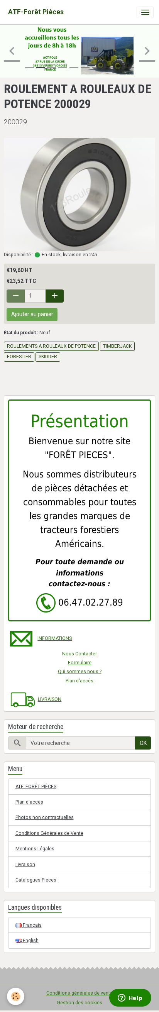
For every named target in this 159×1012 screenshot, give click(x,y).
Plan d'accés (79, 681)
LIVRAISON (49, 699)
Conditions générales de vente (79, 993)
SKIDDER (48, 356)
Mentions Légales (34, 848)
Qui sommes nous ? (79, 671)
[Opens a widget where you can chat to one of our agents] (130, 998)
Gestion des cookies (79, 1002)
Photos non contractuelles (44, 817)
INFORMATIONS (54, 638)
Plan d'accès (29, 802)
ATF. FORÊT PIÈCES (35, 786)
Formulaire (79, 662)
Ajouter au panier (32, 314)
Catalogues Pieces (35, 880)
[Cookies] (15, 996)
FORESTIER (19, 356)
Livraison (25, 864)
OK (143, 743)
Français (32, 925)
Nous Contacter (79, 654)
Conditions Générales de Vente (49, 833)
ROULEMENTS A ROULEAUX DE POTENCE (51, 346)
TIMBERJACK (117, 346)
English (30, 940)
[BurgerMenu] (145, 12)
